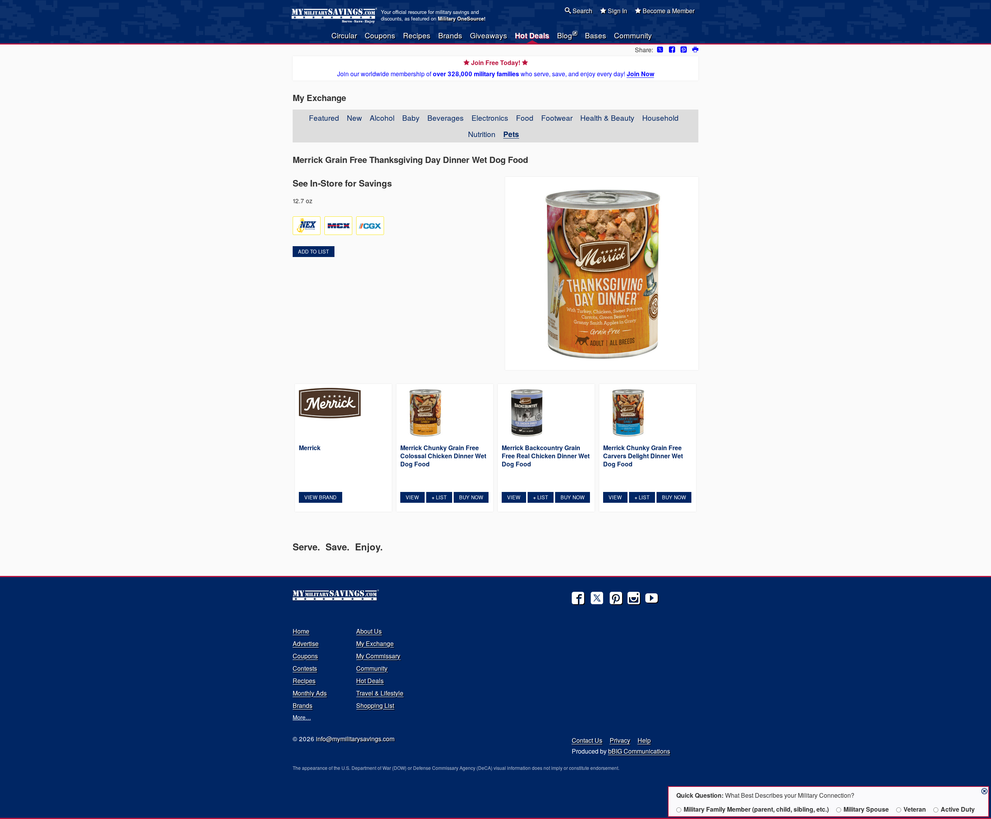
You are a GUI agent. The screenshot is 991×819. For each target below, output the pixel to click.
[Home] (335, 15)
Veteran (915, 809)
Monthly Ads (310, 693)
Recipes (416, 35)
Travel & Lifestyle (379, 693)
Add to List (313, 251)
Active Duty (958, 809)
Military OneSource (461, 18)
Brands (450, 35)
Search (581, 10)
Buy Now (471, 497)
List (439, 497)
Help (644, 740)
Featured (324, 117)
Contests (305, 668)
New (354, 117)
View (412, 497)
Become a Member (667, 10)
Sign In (616, 10)
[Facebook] (578, 598)
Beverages (445, 117)
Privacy (620, 740)
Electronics (489, 117)
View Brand (320, 497)
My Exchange (375, 643)
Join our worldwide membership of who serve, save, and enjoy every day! (495, 68)
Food (524, 117)
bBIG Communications (639, 751)
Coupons (380, 35)
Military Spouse (866, 809)
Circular (344, 35)
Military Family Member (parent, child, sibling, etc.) (756, 809)
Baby (411, 117)
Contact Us (587, 740)
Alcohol (382, 117)
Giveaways (488, 35)
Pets (511, 134)
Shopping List (375, 705)
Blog (564, 35)
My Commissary (378, 655)
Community (633, 35)
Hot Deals (532, 35)
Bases (595, 35)
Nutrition (482, 134)
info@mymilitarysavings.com (355, 738)
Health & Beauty (607, 117)
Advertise (306, 643)
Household (660, 117)
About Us (369, 631)
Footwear (557, 117)
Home (301, 631)
